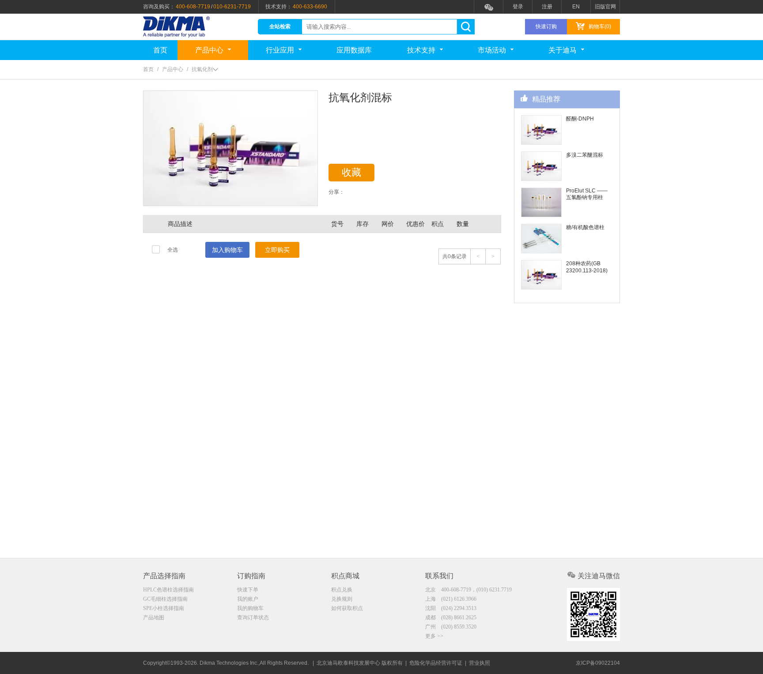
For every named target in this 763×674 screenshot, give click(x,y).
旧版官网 (605, 7)
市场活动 (492, 50)
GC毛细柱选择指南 (165, 599)
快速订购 (546, 26)
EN (576, 7)
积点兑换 (341, 590)
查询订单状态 (253, 617)
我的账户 (247, 599)
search (466, 26)
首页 (160, 50)
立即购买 (277, 249)
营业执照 (479, 663)
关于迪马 (562, 50)
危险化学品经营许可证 (435, 663)
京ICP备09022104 (598, 663)
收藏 (351, 172)
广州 (450, 627)
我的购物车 (250, 608)
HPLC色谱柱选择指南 (168, 590)
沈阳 (450, 608)
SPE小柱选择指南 (163, 608)
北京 (468, 590)
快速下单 (247, 590)
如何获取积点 (347, 608)
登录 (518, 7)
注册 (547, 7)
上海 (450, 599)
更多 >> (434, 636)
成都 (450, 617)
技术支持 (421, 50)
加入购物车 (227, 249)
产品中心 (209, 50)
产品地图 (153, 617)
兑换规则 (341, 599)
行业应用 (280, 50)
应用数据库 (354, 50)
